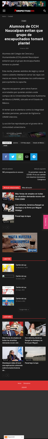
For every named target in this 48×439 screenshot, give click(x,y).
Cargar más (23, 310)
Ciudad (10, 16)
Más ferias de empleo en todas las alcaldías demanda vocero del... (11, 340)
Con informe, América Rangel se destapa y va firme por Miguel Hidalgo (29, 207)
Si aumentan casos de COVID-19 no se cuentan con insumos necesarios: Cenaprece (36, 176)
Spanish (11, 437)
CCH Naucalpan (25, 143)
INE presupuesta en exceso (12, 172)
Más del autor (27, 188)
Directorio (27, 383)
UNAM (5, 145)
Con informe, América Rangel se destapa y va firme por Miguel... (33, 340)
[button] (44, 11)
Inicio (4, 16)
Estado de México (38, 143)
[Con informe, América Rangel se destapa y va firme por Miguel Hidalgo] (8, 208)
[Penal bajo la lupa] (8, 219)
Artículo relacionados (11, 188)
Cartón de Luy (21, 265)
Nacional (5, 360)
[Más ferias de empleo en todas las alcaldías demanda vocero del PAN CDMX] (8, 196)
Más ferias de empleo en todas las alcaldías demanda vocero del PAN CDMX (30, 196)
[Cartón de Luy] (8, 268)
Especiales (6, 222)
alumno (15, 143)
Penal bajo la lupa (23, 216)
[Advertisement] (24, 414)
